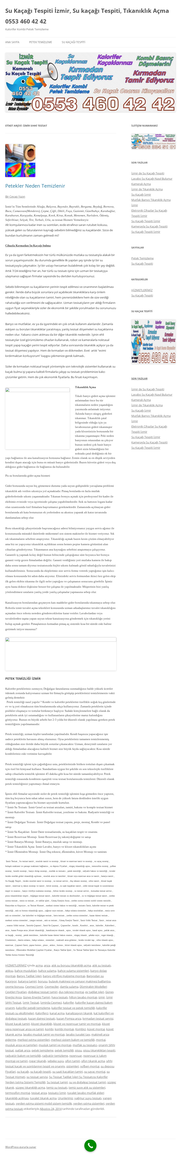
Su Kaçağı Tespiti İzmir (145, 221)
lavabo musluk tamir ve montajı (44, 1034)
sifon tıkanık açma (93, 1061)
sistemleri (72, 1066)
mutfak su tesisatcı (85, 1045)
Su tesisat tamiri (57, 1082)
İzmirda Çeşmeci (51, 1003)
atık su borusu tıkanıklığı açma (71, 965)
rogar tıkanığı (37, 1061)
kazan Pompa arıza (69, 1018)
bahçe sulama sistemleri (73, 971)
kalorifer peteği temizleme (33, 1008)
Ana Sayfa (12, 42)
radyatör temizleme (55, 1056)
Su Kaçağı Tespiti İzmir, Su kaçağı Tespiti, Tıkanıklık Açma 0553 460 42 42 (87, 16)
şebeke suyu (55, 1061)
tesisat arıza (39, 1093)
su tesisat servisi (37, 1077)
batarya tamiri (27, 981)
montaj (101, 1040)
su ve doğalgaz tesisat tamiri (87, 1082)
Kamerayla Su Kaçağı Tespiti (149, 226)
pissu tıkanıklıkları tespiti (99, 1050)
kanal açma (57, 1013)
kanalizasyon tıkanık (79, 1013)
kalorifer (68, 1003)
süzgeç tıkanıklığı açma (30, 1088)
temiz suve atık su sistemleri (87, 1088)
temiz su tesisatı (56, 1088)
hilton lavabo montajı (83, 997)
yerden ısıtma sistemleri (88, 1103)
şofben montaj (89, 1066)
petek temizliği (64, 1050)
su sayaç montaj (94, 1072)
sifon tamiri (72, 1061)
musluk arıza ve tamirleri (21, 1045)
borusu (42, 981)
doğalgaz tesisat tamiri (42, 992)
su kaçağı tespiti (40, 1072)
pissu (78, 1050)
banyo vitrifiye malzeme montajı (64, 976)
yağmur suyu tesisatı (88, 1098)
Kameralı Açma (141, 184)
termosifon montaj (17, 1093)
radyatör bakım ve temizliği (23, 1056)
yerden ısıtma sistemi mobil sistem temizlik (44, 1103)
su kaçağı (23, 1072)
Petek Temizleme (40, 42)
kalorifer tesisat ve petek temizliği (73, 1008)
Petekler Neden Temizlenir (35, 185)
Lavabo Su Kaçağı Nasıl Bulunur (151, 179)
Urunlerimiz (65, 1098)
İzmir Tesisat (31, 1003)
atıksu (9, 971)
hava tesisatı (59, 997)
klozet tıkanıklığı (41, 1024)
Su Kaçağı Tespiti (73, 42)
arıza (47, 965)
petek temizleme (42, 1050)
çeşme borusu (14, 987)
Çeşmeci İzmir (34, 987)
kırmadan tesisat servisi (98, 1018)
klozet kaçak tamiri (17, 1024)
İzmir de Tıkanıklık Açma (147, 189)
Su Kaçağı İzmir (141, 194)
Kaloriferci (41, 1013)
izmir (101, 997)
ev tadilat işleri (94, 992)
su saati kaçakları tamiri (67, 1072)
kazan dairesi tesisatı (41, 1018)
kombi (49, 1029)
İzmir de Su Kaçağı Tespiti (147, 173)
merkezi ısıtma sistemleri (33, 1040)
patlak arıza (22, 1050)
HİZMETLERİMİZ (15, 965)
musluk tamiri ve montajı (55, 1045)
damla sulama (69, 987)
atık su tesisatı (101, 965)
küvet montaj (96, 1029)
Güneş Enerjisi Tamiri (36, 997)
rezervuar (75, 1056)
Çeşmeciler (52, 987)
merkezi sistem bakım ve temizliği (73, 1040)
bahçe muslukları (26, 971)
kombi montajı (64, 1029)
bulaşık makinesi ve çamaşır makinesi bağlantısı (80, 981)
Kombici (80, 1029)
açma (39, 965)
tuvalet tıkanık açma (43, 1098)
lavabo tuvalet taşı (78, 1034)
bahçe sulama (47, 971)
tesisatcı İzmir (57, 1093)
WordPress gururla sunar (20, 1147)
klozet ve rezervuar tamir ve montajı (77, 1024)
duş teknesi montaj (71, 992)
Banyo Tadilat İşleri (29, 976)
